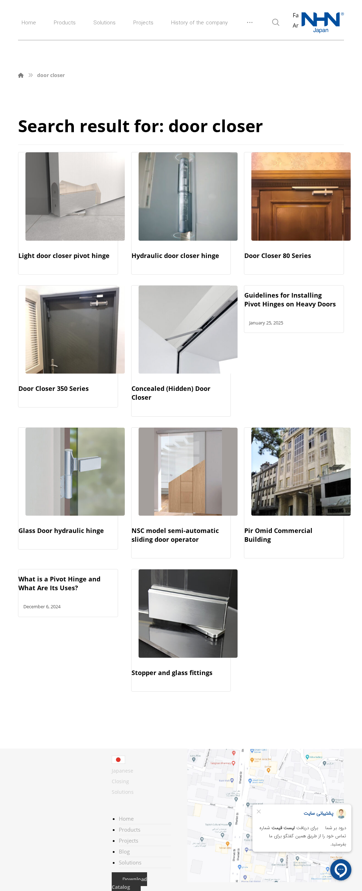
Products (129, 829)
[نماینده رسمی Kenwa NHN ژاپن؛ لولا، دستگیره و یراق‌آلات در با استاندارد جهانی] (323, 22)
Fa (296, 15)
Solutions (130, 862)
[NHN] (21, 75)
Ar (296, 25)
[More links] (250, 25)
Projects (128, 840)
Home (126, 818)
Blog (124, 851)
